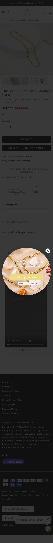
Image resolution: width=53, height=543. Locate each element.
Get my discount (26, 277)
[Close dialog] (48, 251)
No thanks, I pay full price (26, 283)
